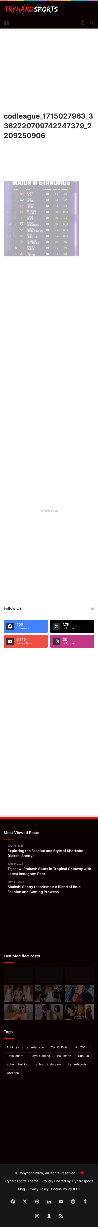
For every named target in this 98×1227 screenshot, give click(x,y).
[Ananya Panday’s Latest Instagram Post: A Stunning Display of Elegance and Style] (79, 1012)
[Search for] (91, 22)
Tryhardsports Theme (21, 1181)
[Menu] (6, 22)
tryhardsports (77, 1064)
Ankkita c (13, 1047)
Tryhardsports (82, 1181)
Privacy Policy (37, 1189)
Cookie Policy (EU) (65, 1189)
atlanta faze (35, 1047)
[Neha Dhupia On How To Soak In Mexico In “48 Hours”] (18, 1012)
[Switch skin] (82, 22)
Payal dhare (15, 1056)
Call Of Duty (59, 1047)
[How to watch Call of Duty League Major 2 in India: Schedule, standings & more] (49, 975)
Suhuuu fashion (17, 1064)
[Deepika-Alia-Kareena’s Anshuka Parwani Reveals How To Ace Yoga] (79, 975)
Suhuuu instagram (48, 1064)
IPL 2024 (81, 1047)
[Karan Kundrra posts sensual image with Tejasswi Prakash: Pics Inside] (79, 993)
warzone (13, 1073)
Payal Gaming (40, 1056)
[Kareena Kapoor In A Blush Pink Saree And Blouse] (18, 993)
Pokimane (64, 1056)
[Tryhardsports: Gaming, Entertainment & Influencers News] (31, 9)
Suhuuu (83, 1056)
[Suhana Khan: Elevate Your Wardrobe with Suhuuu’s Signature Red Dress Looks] (18, 975)
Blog (21, 1189)
